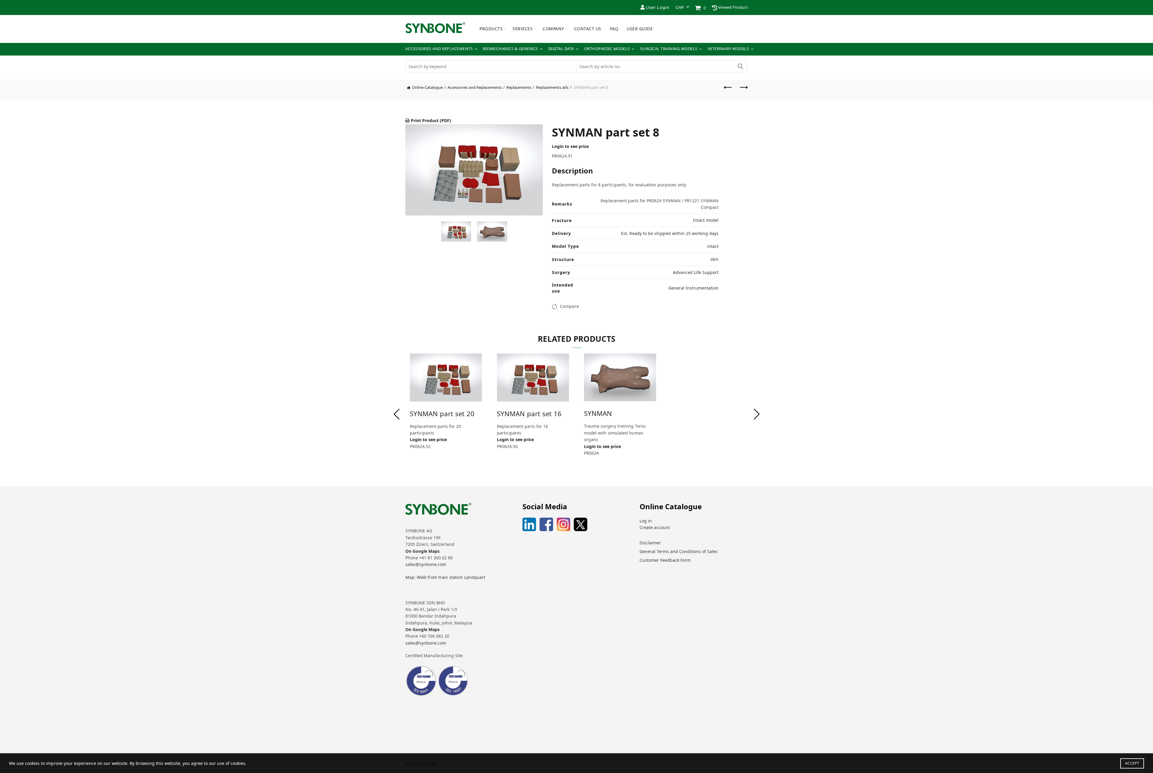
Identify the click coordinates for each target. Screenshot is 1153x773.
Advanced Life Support (696, 272)
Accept (1132, 763)
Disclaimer (650, 543)
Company (553, 29)
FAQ (614, 29)
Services (523, 29)
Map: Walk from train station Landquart (445, 577)
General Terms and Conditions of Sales (679, 551)
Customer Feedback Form (665, 560)
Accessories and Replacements (439, 48)
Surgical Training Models (669, 48)
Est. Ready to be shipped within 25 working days (670, 233)
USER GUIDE (640, 29)
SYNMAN (598, 413)
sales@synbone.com (425, 564)
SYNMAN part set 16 (529, 413)
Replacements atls (552, 87)
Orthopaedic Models (607, 48)
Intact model (706, 220)
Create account (655, 527)
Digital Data (561, 48)
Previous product (728, 90)
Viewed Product (732, 7)
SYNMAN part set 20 (442, 413)
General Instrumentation (693, 288)
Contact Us (587, 29)
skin (714, 259)
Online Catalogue (427, 87)
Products (491, 29)
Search (740, 66)
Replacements (518, 87)
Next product (743, 90)
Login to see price (570, 146)
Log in (646, 521)
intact (713, 246)
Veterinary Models (728, 48)
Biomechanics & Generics (510, 48)
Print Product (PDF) (430, 120)
